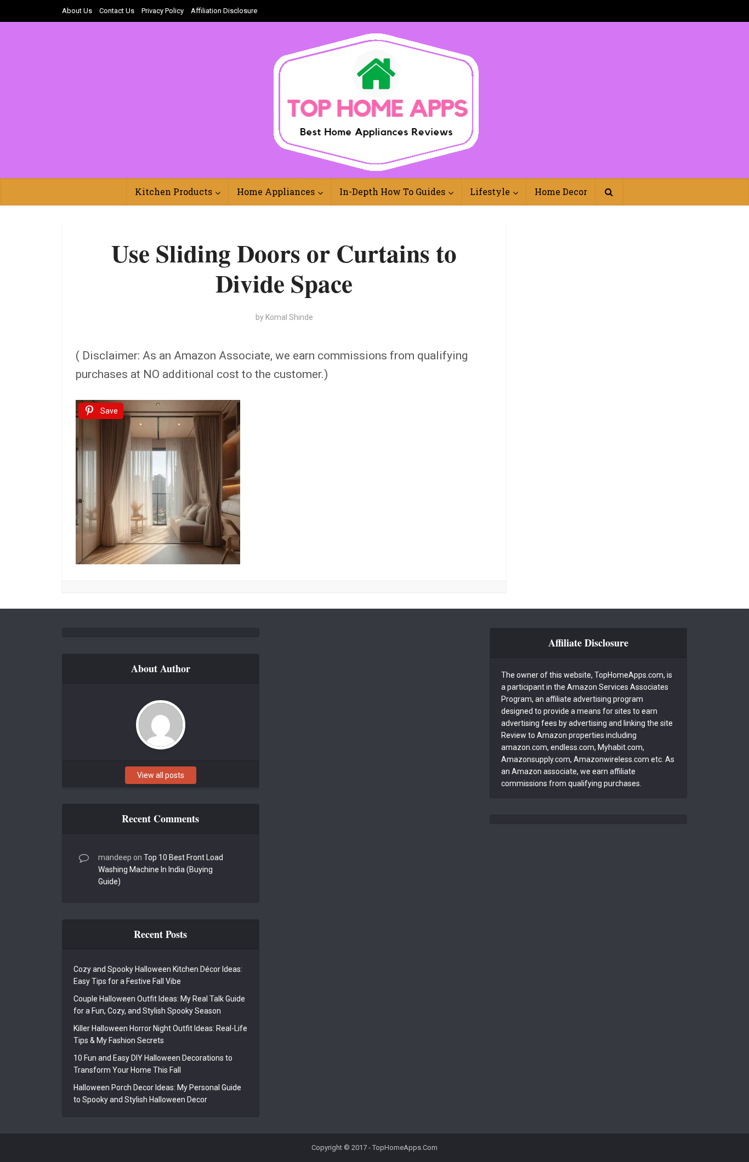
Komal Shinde (289, 317)
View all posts (160, 775)
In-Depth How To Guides (392, 191)
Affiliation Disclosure (224, 11)
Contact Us (116, 11)
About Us (77, 11)
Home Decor (561, 191)
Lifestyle (490, 191)
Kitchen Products (173, 191)
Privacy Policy (162, 11)
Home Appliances (276, 191)
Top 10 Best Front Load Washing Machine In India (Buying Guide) (160, 869)
